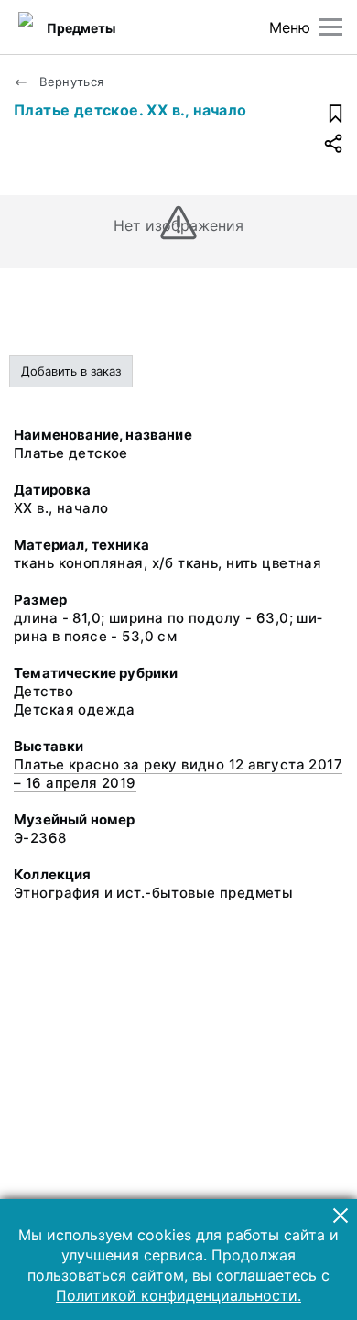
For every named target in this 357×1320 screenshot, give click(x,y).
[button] (340, 1215)
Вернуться (70, 81)
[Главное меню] (331, 27)
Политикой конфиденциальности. (178, 1295)
